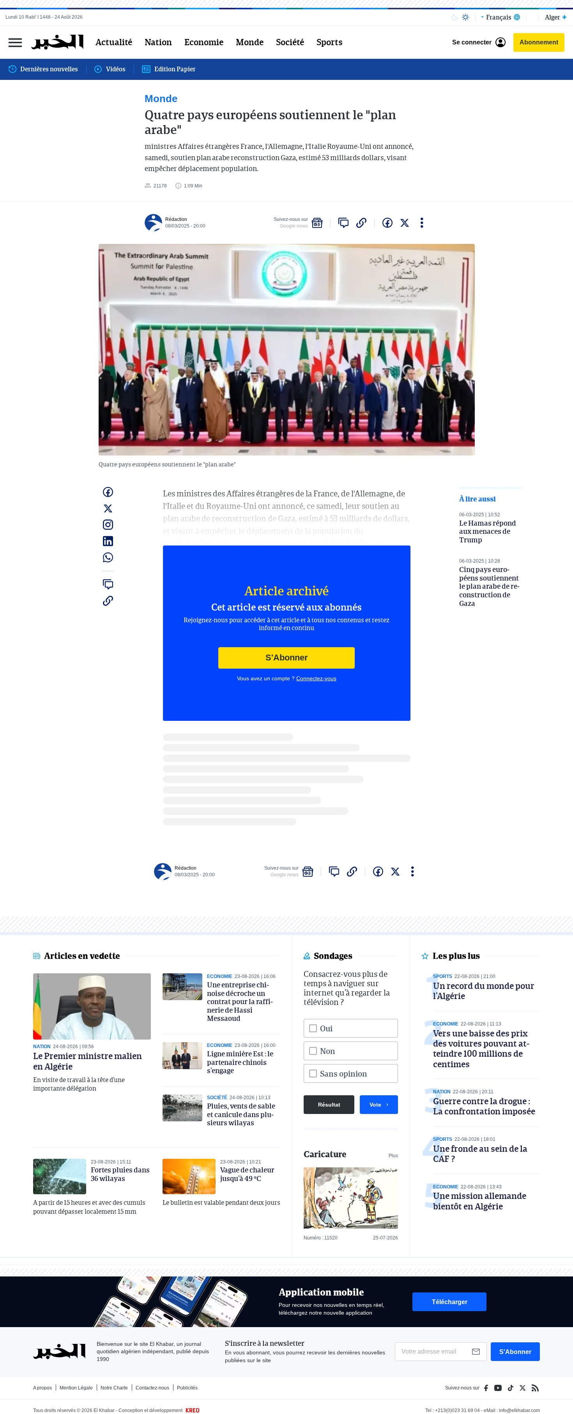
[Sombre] (455, 17)
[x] (404, 223)
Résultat (329, 1105)
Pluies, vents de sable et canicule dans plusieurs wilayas (241, 1114)
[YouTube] (498, 1387)
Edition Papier (175, 69)
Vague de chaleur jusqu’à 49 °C (247, 1174)
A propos (42, 1388)
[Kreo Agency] (191, 1410)
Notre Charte (114, 1388)
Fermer (15, 42)
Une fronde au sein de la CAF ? (480, 1153)
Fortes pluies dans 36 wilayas (120, 1174)
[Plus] (422, 223)
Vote (375, 1105)
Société (290, 42)
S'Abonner (286, 657)
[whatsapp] (108, 558)
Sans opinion (343, 1073)
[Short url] (361, 223)
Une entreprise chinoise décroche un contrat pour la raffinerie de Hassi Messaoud (240, 1001)
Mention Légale (76, 1388)
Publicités (187, 1388)
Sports (330, 42)
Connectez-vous (316, 678)
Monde (250, 42)
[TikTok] (510, 1387)
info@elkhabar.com (519, 1410)
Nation (158, 42)
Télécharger (449, 1302)
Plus (393, 1155)
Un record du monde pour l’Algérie (483, 991)
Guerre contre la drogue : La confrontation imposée (484, 1106)
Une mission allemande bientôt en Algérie (479, 1201)
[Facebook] (486, 1387)
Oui (326, 1028)
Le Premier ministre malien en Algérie (87, 1061)
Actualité (114, 42)
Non (327, 1050)
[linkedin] (108, 541)
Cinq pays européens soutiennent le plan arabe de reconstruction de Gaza (489, 586)
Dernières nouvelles (49, 69)
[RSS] (535, 1387)
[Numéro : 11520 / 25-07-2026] (351, 1198)
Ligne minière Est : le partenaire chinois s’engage (240, 1062)
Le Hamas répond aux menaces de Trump (487, 531)
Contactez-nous (152, 1388)
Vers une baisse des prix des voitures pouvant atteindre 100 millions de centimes (481, 1048)
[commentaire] (343, 223)
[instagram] (108, 525)
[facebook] (387, 223)
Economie (203, 42)
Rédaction (176, 219)
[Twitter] (522, 1387)
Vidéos (116, 69)
